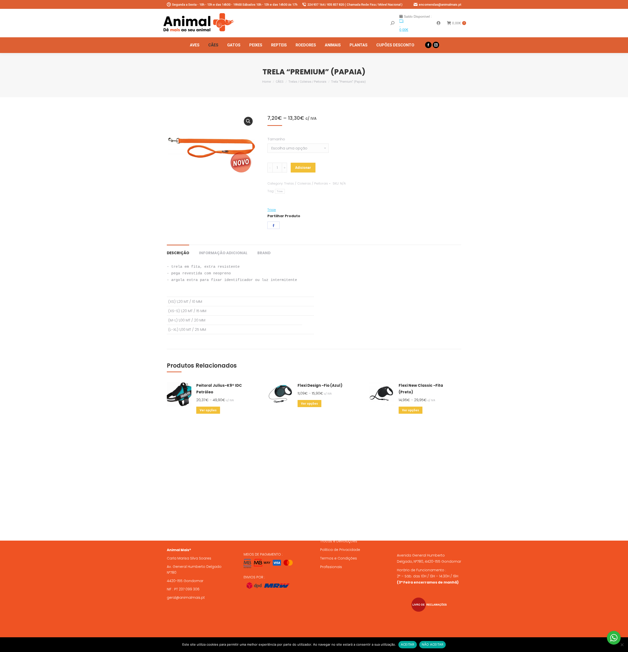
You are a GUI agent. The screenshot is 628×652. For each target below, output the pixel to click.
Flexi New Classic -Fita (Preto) (421, 389)
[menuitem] (194, 45)
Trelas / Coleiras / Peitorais (306, 183)
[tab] (178, 250)
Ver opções (208, 410)
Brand (264, 252)
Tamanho (276, 139)
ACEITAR (407, 644)
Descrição (178, 252)
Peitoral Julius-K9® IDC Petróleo (219, 389)
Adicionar (303, 168)
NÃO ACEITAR (433, 644)
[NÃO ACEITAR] (621, 644)
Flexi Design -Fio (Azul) (320, 385)
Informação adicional (223, 252)
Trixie (280, 191)
